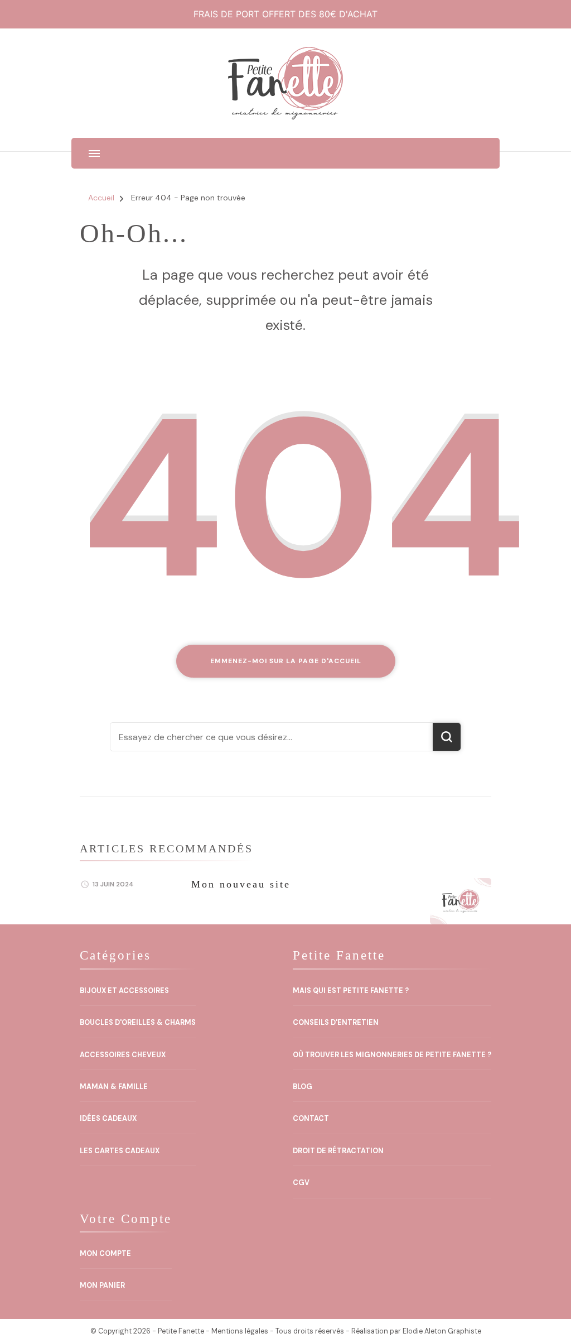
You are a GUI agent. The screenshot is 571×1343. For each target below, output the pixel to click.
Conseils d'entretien (336, 1022)
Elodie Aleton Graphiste (442, 1331)
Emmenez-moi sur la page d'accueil (285, 660)
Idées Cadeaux (108, 1118)
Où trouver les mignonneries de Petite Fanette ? (392, 1055)
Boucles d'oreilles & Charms (138, 1022)
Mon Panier (102, 1285)
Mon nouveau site (241, 884)
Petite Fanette (181, 1331)
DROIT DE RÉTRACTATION (338, 1151)
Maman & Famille (114, 1086)
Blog (302, 1086)
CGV (301, 1182)
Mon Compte (105, 1253)
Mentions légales (239, 1331)
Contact (311, 1118)
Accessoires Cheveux (123, 1055)
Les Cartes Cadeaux (119, 1151)
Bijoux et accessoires (124, 990)
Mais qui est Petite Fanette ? (351, 990)
